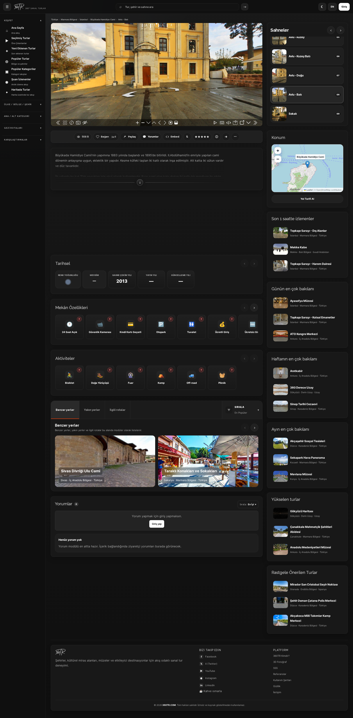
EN (332, 6)
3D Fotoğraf (280, 661)
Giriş (344, 6)
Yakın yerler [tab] (92, 409)
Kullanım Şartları (282, 680)
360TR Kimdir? (281, 655)
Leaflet (309, 189)
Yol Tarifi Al (307, 198)
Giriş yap (157, 523)
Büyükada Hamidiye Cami (102, 19)
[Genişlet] (226, 137)
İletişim (277, 692)
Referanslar (279, 674)
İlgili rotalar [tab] (117, 409)
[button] (307, 164)
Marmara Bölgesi (69, 19)
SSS (275, 667)
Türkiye (54, 19)
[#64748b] (68, 282)
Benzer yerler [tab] (65, 409)
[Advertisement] (157, 222)
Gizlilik (276, 686)
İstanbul (84, 19)
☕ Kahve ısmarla (210, 691)
